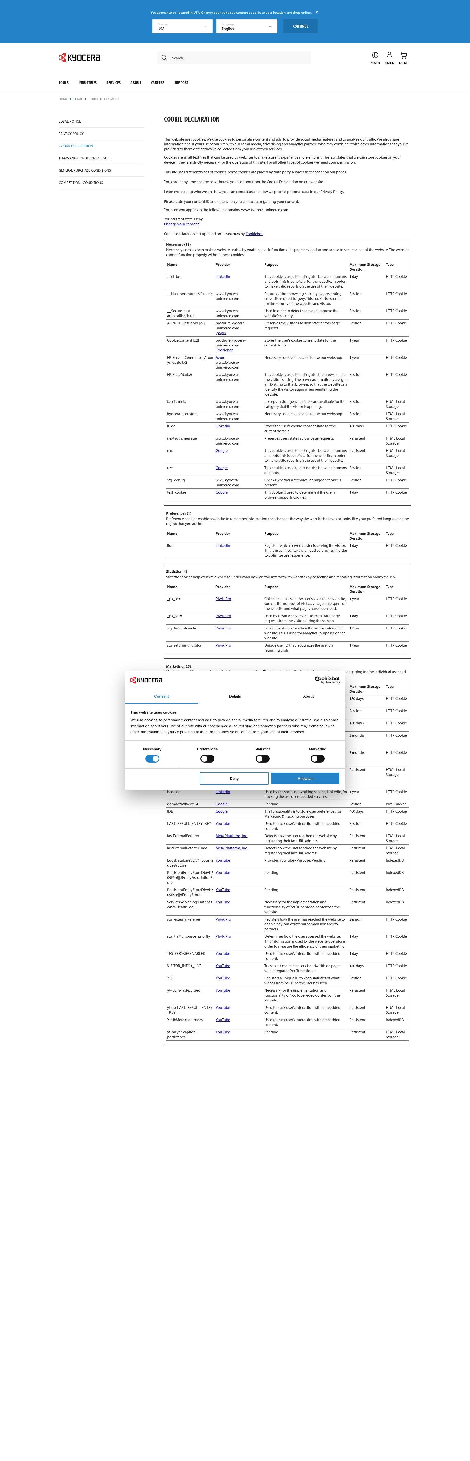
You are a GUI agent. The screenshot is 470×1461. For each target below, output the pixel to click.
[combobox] (182, 26)
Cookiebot (254, 233)
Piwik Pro (223, 598)
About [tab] (308, 696)
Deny (234, 778)
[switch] (207, 759)
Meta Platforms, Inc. (231, 835)
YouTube (223, 823)
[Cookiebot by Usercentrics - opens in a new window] (318, 680)
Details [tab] (235, 696)
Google (222, 450)
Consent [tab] (161, 696)
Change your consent (181, 223)
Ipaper (221, 332)
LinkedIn (223, 276)
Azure (220, 357)
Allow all (305, 778)
